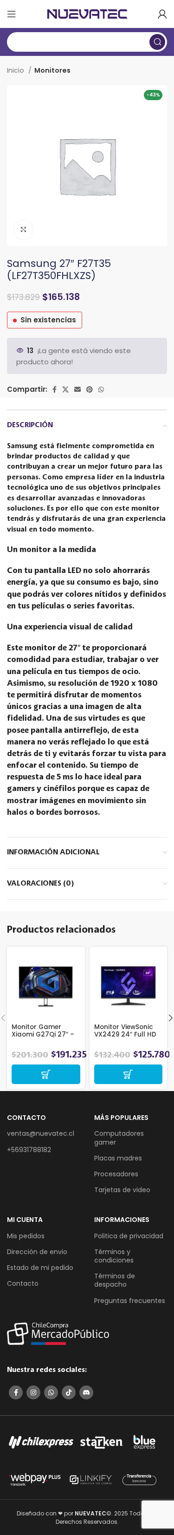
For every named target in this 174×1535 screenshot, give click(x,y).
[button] (46, 1074)
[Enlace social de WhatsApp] (101, 389)
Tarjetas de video (122, 1189)
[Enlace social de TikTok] (69, 1392)
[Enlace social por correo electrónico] (77, 389)
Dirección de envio (37, 1251)
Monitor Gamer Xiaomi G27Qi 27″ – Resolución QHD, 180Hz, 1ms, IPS (43, 1038)
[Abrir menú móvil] (11, 14)
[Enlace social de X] (65, 389)
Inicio (16, 70)
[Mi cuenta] (162, 14)
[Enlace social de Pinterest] (90, 389)
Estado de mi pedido (40, 1267)
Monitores (52, 70)
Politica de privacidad (128, 1236)
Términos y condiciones (114, 1256)
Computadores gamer (119, 1137)
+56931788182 (29, 1149)
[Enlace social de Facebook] (54, 389)
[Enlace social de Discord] (86, 1392)
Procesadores (116, 1174)
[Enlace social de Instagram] (33, 1392)
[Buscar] (157, 42)
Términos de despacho (114, 1280)
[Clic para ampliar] (23, 229)
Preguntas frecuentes (129, 1300)
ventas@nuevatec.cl (40, 1133)
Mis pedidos (26, 1236)
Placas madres (118, 1158)
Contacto (23, 1283)
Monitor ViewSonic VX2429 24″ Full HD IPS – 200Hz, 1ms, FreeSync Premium (125, 1038)
